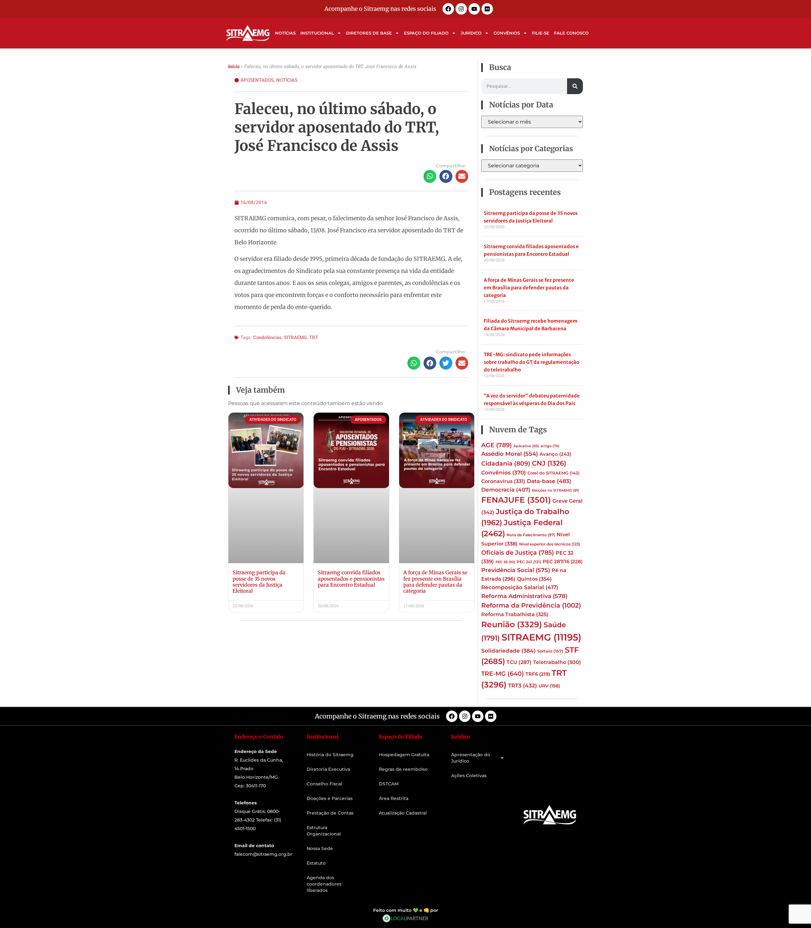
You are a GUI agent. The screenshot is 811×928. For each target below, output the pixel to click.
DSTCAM (389, 784)
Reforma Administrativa (524, 596)
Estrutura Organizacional (324, 831)
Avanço (555, 454)
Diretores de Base (369, 32)
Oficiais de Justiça (517, 552)
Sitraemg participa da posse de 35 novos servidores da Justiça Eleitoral (259, 581)
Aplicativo (526, 446)
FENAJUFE (516, 500)
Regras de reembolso (403, 769)
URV (549, 686)
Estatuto (316, 863)
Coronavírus (503, 481)
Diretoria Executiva (328, 769)
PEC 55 (505, 562)
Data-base (549, 481)
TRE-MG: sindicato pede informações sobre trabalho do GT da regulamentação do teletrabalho (531, 362)
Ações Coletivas (469, 775)
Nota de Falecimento (531, 535)
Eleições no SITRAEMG (555, 490)
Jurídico (471, 32)
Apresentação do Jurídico (470, 758)
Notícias (285, 32)
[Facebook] (448, 9)
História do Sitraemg (330, 754)
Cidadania (505, 463)
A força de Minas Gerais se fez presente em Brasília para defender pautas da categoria (435, 581)
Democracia (505, 490)
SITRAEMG (295, 337)
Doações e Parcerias (330, 798)
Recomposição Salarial (519, 587)
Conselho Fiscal (324, 784)
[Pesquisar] (575, 86)
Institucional (317, 32)
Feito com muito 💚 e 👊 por (405, 910)
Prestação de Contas (330, 813)
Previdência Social (515, 570)
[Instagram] (461, 9)
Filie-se (540, 32)
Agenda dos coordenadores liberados (324, 884)
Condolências (267, 337)
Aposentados (257, 80)
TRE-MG (502, 673)
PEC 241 (529, 561)
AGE (496, 445)
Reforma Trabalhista (514, 614)
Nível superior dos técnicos (549, 544)
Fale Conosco (571, 32)
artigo (549, 446)
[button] (430, 176)
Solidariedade (508, 651)
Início (233, 66)
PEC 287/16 (563, 561)
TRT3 (522, 685)
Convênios (507, 32)
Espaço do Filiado (426, 32)
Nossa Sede (320, 848)
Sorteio (550, 651)
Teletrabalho (557, 662)
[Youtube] (474, 9)
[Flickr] (487, 9)
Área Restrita (393, 798)
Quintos (534, 579)
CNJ (549, 463)
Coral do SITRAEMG (553, 472)
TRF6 (538, 674)
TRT (313, 337)
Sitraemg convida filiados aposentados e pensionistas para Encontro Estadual (351, 578)
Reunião (511, 624)
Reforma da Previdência (531, 605)
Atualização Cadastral (403, 813)
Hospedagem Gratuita (404, 754)
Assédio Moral (509, 453)
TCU (519, 662)
